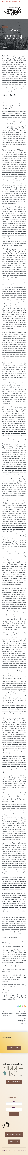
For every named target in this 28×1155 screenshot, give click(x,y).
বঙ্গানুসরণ (5, 27)
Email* (14, 1107)
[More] (25, 1006)
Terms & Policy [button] (14, 1141)
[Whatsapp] (20, 1006)
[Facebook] (18, 1006)
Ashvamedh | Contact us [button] (14, 1134)
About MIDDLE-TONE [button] (14, 1082)
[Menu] (25, 17)
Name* (14, 1101)
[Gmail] (22, 1006)
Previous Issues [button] (14, 1047)
